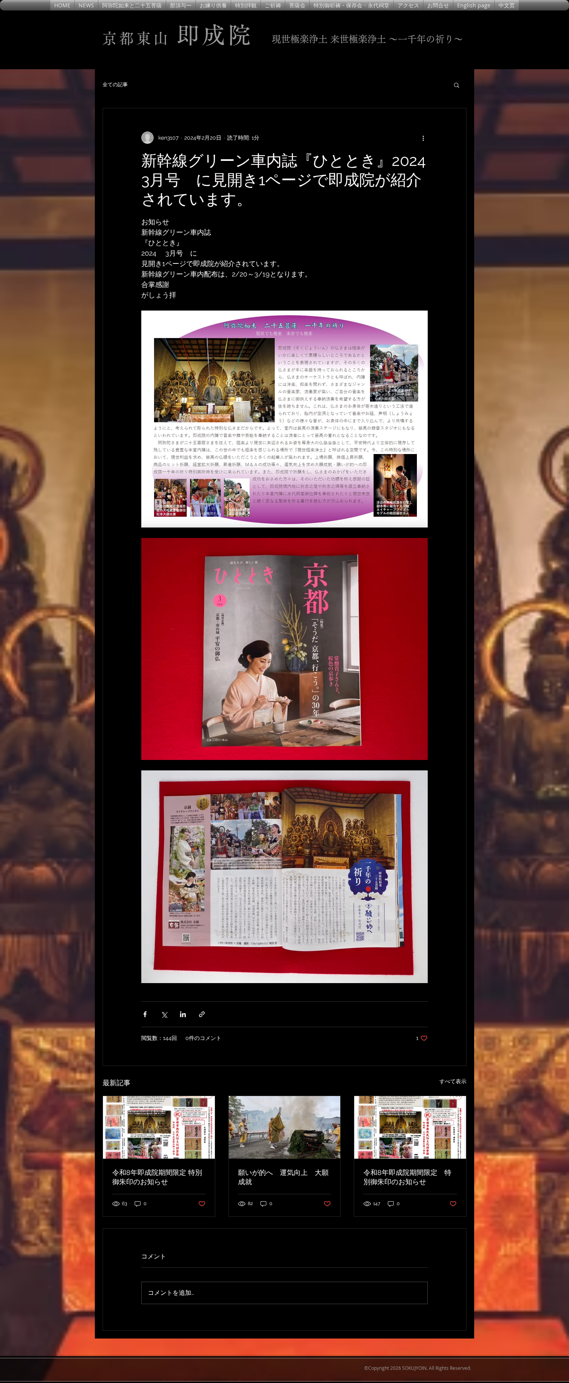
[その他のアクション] (423, 137)
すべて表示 (452, 1081)
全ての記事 (115, 84)
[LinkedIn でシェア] (183, 1014)
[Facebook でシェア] (145, 1014)
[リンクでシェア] (202, 1014)
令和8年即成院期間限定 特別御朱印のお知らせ (157, 1177)
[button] (456, 85)
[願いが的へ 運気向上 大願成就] (285, 1127)
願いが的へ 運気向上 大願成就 (283, 1177)
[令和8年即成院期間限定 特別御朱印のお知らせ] (159, 1127)
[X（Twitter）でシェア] (164, 1014)
